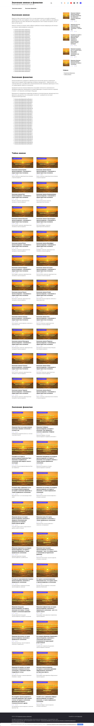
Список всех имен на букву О (22, 51)
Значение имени (17, 8)
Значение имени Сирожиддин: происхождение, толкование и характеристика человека (46, 220)
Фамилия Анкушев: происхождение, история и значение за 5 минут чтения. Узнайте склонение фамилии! (21, 609)
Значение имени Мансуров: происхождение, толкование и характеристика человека (21, 342)
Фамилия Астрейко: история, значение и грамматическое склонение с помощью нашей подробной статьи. (21, 670)
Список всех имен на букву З (22, 40)
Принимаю (80, 724)
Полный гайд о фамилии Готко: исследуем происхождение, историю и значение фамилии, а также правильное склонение (22, 490)
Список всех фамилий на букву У (23, 128)
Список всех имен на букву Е (22, 37)
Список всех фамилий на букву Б (23, 100)
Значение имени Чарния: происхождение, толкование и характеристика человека (21, 391)
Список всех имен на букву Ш (22, 65)
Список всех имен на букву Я (22, 71)
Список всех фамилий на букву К (23, 114)
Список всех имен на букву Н (22, 49)
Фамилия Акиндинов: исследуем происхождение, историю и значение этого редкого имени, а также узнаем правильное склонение (46, 460)
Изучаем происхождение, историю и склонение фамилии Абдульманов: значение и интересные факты (46, 670)
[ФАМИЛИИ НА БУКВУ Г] (22, 424)
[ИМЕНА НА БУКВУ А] (47, 167)
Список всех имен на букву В (22, 32)
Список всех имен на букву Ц (22, 62)
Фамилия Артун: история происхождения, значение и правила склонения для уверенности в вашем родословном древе (20, 520)
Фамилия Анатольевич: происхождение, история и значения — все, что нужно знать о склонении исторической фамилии (46, 551)
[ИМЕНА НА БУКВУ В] (22, 240)
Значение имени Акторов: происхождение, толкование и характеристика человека (46, 269)
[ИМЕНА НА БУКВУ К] (22, 167)
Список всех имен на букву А (22, 29)
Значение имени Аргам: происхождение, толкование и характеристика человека (46, 171)
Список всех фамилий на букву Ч (23, 134)
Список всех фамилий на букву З (23, 109)
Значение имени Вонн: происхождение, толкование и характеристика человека (21, 245)
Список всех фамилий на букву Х (23, 131)
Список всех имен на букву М (22, 48)
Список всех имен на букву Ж (22, 39)
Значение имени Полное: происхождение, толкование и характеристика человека (21, 367)
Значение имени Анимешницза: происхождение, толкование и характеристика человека (46, 196)
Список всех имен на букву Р (22, 54)
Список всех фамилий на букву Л (23, 116)
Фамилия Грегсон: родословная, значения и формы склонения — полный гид (22, 428)
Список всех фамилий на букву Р (23, 123)
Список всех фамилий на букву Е (23, 106)
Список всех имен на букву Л (22, 46)
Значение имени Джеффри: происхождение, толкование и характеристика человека (46, 245)
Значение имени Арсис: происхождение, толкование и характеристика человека (46, 391)
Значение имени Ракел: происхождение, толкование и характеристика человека (21, 293)
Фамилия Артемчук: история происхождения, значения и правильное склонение (21, 638)
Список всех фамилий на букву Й (23, 113)
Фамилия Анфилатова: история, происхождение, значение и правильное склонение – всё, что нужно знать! (46, 609)
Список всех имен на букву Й (22, 43)
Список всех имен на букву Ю (22, 69)
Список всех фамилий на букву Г (23, 103)
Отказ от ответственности (18, 722)
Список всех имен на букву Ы (22, 66)
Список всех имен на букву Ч (22, 63)
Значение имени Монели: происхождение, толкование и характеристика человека (21, 220)
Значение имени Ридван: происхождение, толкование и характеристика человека (21, 269)
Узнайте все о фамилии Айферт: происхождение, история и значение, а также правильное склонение (46, 699)
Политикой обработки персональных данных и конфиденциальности (58, 720)
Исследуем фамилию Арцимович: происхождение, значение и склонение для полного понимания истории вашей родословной (46, 639)
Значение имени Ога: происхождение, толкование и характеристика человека (46, 318)
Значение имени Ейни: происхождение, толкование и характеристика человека (46, 367)
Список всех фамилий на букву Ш (23, 136)
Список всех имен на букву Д (22, 35)
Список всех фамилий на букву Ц (23, 133)
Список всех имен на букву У (22, 59)
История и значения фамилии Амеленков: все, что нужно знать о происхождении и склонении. (46, 580)
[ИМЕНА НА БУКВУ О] (47, 289)
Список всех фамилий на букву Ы (23, 139)
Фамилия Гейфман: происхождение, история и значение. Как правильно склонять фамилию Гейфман (45, 429)
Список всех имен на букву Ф (22, 60)
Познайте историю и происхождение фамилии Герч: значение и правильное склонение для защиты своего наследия (21, 460)
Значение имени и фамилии (25, 716)
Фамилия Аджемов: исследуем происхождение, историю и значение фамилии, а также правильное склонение (21, 550)
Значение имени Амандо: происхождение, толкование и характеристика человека (21, 318)
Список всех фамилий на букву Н (23, 119)
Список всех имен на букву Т (22, 57)
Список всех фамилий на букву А (23, 99)
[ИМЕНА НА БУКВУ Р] (22, 265)
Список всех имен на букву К (22, 45)
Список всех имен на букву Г (22, 34)
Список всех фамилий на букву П (23, 122)
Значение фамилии (30, 8)
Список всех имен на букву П (22, 52)
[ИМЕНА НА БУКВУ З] (22, 191)
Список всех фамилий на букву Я (23, 143)
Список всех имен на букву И (22, 42)
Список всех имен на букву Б (22, 31)
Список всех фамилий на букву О (23, 120)
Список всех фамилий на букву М (23, 117)
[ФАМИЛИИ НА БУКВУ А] (47, 454)
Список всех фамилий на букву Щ (23, 137)
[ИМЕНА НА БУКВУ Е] (47, 363)
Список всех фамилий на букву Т (23, 126)
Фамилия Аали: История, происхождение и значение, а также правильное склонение (45, 518)
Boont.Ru (80, 716)
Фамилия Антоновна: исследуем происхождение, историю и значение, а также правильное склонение (46, 490)
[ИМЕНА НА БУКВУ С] (47, 216)
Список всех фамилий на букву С (23, 125)
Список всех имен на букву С (22, 55)
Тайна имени (19, 153)
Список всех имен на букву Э (22, 68)
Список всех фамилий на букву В (23, 102)
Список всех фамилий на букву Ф (23, 129)
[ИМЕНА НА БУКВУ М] (22, 216)
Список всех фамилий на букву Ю (23, 142)
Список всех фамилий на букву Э (23, 140)
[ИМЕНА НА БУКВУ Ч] (22, 387)
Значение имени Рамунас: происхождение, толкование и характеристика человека (46, 342)
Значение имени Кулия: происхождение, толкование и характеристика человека (21, 171)
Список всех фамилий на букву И (23, 111)
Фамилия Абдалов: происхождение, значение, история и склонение (76, 62)
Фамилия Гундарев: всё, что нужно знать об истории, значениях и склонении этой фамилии (76, 52)
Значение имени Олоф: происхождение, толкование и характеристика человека (46, 293)
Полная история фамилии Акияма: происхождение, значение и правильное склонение (22, 580)
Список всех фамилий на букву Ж (23, 108)
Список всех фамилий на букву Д (23, 105)
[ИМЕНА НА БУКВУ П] (22, 363)
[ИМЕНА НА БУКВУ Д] (47, 240)
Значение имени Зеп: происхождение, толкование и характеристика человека (21, 196)
